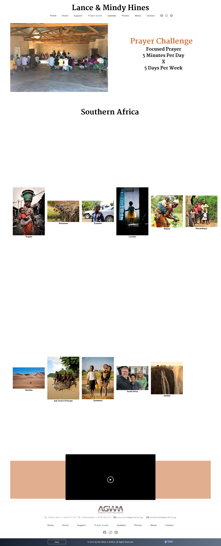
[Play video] (110, 479)
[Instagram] (166, 15)
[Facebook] (161, 15)
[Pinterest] (171, 15)
